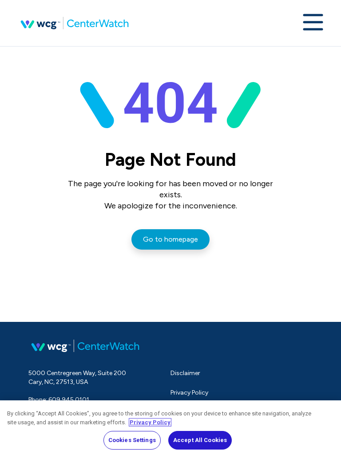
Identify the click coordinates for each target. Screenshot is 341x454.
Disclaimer (185, 373)
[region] (170, 427)
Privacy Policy (189, 392)
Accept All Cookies (200, 440)
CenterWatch (74, 23)
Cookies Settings (132, 440)
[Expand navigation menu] (313, 23)
